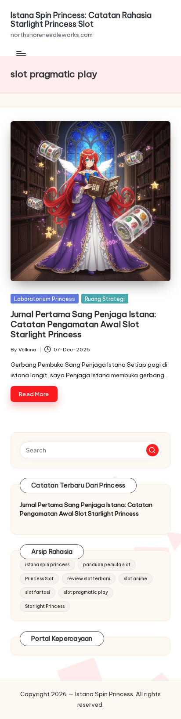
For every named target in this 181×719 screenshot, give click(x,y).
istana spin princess (47, 564)
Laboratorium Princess (44, 298)
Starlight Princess (45, 606)
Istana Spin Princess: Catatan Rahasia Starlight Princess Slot (81, 20)
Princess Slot (39, 579)
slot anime (135, 579)
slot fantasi (37, 592)
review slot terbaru (88, 579)
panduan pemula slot (106, 564)
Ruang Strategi (105, 298)
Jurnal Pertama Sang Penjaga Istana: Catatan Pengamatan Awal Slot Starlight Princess (83, 324)
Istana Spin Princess (104, 694)
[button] (152, 450)
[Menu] (20, 53)
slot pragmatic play (86, 592)
